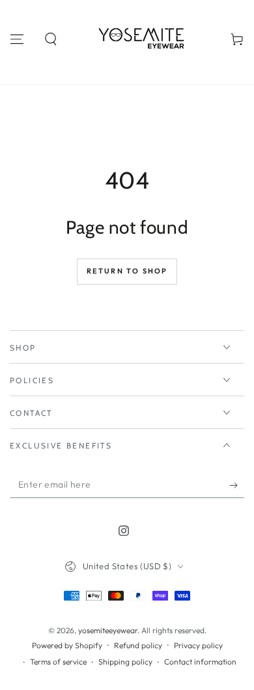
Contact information (200, 661)
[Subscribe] (236, 485)
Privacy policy (198, 645)
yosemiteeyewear (107, 630)
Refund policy (138, 645)
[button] (51, 39)
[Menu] (17, 39)
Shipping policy (125, 661)
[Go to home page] (144, 39)
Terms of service (58, 661)
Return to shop (127, 270)
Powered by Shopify (67, 645)
